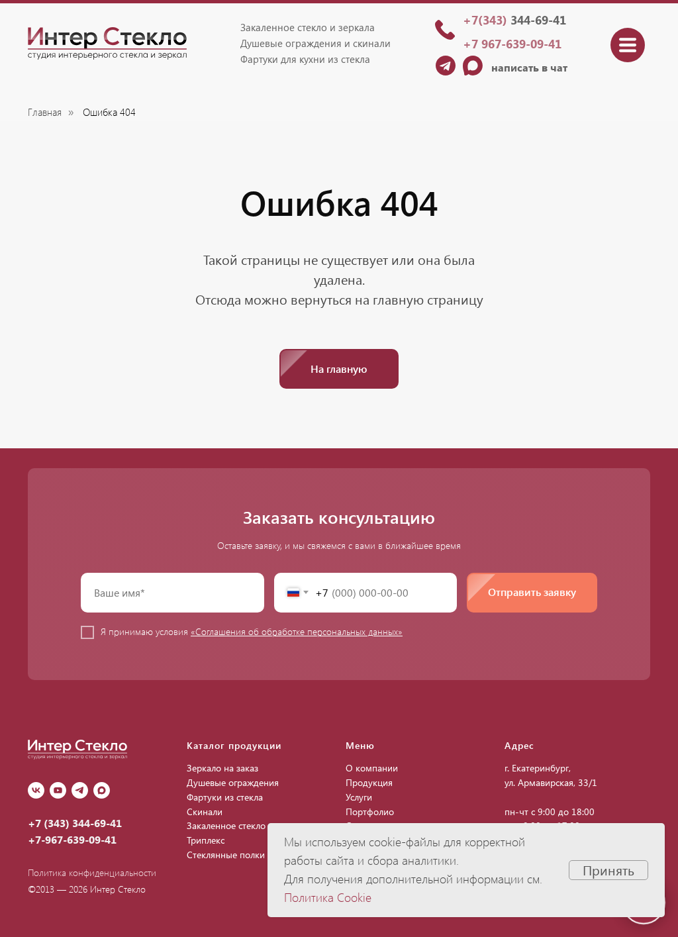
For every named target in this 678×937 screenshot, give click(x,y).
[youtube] (58, 790)
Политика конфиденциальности (92, 872)
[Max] (101, 790)
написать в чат (529, 67)
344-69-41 (514, 20)
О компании (372, 768)
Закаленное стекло (226, 825)
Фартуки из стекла (225, 797)
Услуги (359, 797)
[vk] (36, 790)
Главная (45, 112)
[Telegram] (80, 790)
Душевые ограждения (233, 782)
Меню (360, 745)
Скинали (204, 811)
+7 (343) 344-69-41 (75, 823)
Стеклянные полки (226, 854)
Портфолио (370, 811)
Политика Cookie (327, 897)
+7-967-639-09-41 (72, 839)
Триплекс (205, 840)
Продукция (369, 782)
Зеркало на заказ (222, 768)
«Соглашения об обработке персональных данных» (297, 631)
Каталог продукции (234, 745)
